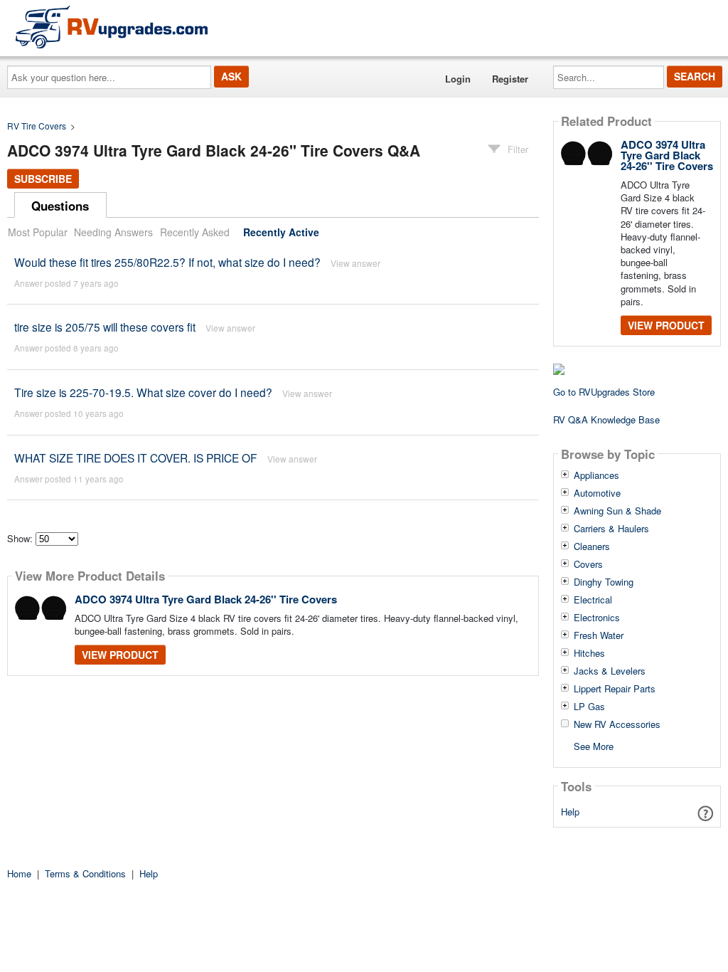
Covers (588, 564)
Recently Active (281, 232)
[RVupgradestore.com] (111, 26)
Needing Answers (113, 232)
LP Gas (589, 707)
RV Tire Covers (36, 126)
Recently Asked (195, 232)
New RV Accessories (617, 724)
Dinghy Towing (603, 582)
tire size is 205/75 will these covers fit (105, 326)
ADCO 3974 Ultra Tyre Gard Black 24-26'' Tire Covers (206, 599)
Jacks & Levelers (610, 671)
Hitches (589, 653)
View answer (355, 263)
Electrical (593, 600)
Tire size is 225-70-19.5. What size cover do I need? (143, 392)
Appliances (596, 475)
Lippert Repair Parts (614, 689)
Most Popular (38, 232)
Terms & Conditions (85, 873)
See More (594, 745)
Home (19, 873)
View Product (120, 655)
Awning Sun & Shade (617, 511)
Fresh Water (598, 635)
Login (458, 78)
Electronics (597, 618)
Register (510, 78)
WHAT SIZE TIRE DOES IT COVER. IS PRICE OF (135, 457)
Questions (60, 205)
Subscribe (43, 178)
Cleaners (592, 546)
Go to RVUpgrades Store (604, 391)
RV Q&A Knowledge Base (606, 419)
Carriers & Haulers (611, 529)
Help (570, 811)
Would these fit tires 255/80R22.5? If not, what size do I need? (167, 262)
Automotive (597, 493)
